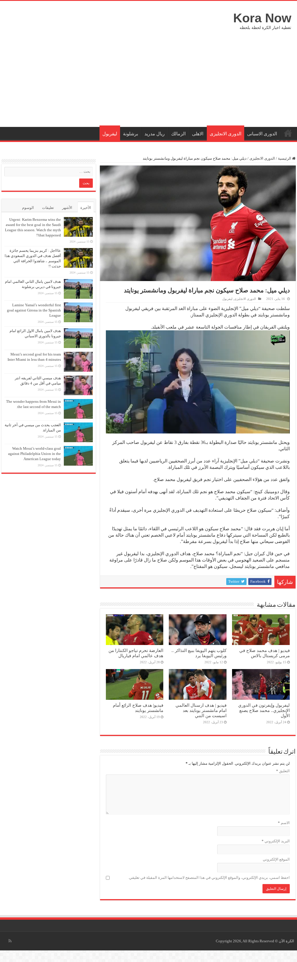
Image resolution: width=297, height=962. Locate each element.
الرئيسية (288, 133)
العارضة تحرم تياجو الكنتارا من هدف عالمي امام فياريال (135, 653)
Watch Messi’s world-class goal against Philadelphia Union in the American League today (34, 453)
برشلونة (130, 133)
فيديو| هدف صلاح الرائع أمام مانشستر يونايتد (138, 708)
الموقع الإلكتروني (276, 859)
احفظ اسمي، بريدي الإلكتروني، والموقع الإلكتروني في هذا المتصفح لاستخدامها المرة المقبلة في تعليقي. (209, 877)
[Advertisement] (148, 77)
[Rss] (10, 940)
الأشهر (67, 207)
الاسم (284, 823)
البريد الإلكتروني (276, 841)
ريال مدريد (154, 133)
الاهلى (197, 133)
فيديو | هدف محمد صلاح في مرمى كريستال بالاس (264, 653)
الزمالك (178, 133)
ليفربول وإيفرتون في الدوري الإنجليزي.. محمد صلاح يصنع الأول (264, 710)
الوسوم (28, 207)
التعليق (283, 771)
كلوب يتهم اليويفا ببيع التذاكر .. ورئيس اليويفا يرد (199, 653)
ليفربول (109, 133)
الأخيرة (85, 207)
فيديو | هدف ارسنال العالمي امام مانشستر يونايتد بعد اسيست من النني (201, 710)
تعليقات (48, 207)
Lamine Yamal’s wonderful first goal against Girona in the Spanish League (34, 310)
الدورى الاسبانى (262, 133)
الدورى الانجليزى (225, 133)
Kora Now (262, 18)
